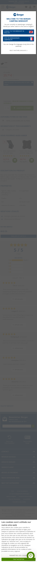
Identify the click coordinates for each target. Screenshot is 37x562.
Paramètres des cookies (18, 555)
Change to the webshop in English (14, 32)
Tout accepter (18, 559)
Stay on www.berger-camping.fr (12, 39)
